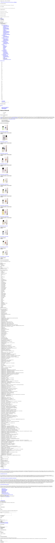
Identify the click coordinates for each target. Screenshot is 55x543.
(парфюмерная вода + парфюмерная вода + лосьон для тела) (8, 415)
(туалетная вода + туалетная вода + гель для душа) (7, 354)
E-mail (1, 512)
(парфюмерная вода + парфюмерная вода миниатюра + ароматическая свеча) (11, 450)
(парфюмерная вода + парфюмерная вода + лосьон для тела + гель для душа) (11, 446)
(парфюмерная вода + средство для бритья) (6, 453)
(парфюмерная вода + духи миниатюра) (6, 454)
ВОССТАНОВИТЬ (3, 527)
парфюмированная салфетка (4, 319)
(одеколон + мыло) (3, 359)
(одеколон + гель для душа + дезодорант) (6, 367)
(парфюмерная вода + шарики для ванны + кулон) (7, 323)
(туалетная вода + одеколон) (4, 400)
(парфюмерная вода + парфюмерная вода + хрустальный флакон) (9, 324)
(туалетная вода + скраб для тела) (5, 349)
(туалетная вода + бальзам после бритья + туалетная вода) (8, 411)
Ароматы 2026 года (5, 38)
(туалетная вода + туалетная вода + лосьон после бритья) (8, 437)
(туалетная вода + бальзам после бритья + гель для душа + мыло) (9, 402)
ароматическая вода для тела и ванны (6, 350)
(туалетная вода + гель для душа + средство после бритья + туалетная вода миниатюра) (12, 384)
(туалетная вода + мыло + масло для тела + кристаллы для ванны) (9, 430)
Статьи (4, 57)
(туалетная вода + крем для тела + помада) (6, 435)
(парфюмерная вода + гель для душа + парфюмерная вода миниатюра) (10, 421)
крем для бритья (3, 316)
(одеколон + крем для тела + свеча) (5, 403)
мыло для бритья (3, 365)
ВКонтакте (4, 47)
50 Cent (2, 278)
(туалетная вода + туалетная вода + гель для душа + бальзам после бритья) (10, 355)
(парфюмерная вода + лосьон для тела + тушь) (7, 322)
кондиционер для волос (4, 320)
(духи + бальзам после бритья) (5, 414)
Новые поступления (5, 27)
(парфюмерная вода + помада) (5, 376)
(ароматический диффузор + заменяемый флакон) (7, 441)
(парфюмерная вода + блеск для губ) (5, 393)
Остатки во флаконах (6, 37)
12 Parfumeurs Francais (4, 273)
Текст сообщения (2, 515)
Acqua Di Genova (3, 285)
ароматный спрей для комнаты (5, 329)
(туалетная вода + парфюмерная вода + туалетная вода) (8, 406)
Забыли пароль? (2, 522)
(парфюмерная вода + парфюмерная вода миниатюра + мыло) (9, 426)
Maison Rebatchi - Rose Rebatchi (4, 174)
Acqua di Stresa (3, 289)
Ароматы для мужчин (6, 26)
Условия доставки (5, 42)
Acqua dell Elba (3, 282)
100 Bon (2, 271)
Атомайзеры (4, 30)
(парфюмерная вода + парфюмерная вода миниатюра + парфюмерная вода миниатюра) (12, 372)
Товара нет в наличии (3, 227)
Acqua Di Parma (3, 286)
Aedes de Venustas (3, 296)
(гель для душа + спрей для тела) (5, 439)
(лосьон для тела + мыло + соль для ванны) (6, 347)
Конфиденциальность (4, 489)
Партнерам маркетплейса (5, 492)
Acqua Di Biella (3, 284)
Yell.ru (4, 48)
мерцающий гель (3, 330)
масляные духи (3, 327)
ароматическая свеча (3, 312)
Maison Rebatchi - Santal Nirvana (4, 205)
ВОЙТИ (1, 521)
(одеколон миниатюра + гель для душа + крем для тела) (8, 399)
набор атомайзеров (3, 423)
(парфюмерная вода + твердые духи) (6, 345)
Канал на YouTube (5, 55)
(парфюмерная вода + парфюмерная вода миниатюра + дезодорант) (9, 427)
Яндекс (4, 45)
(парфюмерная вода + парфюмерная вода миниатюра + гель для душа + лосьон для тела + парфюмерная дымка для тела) (16, 440)
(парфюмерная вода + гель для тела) (5, 408)
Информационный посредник (7, 59)
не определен (2, 19)
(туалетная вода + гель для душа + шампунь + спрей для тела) (9, 436)
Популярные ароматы (6, 28)
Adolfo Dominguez (3, 293)
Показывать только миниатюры (5, 461)
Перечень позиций (9, 154)
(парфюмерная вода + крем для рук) (5, 357)
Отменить (2, 528)
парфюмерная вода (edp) (4, 310)
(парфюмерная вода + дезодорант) (5, 340)
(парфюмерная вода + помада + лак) (5, 387)
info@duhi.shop (7, 496)
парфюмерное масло (3, 328)
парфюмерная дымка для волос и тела (6, 348)
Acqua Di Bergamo (3, 283)
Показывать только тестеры (4, 458)
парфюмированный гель (4, 333)
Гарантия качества (4, 490)
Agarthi (2, 301)
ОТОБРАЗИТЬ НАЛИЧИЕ (3, 154)
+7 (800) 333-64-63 (5, 2)
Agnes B (2, 305)
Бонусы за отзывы (5, 53)
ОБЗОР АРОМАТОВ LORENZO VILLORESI (4, 484)
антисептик (2, 364)
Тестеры (4, 29)
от (0, 267)
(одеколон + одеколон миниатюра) (5, 424)
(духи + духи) (3, 363)
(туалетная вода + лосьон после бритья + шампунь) (7, 444)
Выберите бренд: (2, 60)
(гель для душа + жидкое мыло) (5, 358)
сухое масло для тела (3, 332)
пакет (2, 351)
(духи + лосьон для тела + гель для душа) (6, 442)
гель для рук (2, 336)
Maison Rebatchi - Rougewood (4, 163)
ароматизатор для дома (4, 313)
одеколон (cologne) (3, 311)
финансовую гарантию (15, 117)
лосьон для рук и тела (4, 337)
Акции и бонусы (4, 50)
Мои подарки (5, 51)
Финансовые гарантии (6, 56)
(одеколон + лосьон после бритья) (5, 361)
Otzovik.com (4, 46)
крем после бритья (3, 334)
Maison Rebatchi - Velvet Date (4, 194)
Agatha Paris (2, 302)
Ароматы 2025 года (5, 39)
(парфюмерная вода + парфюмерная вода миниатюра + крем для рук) (10, 373)
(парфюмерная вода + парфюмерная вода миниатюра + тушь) (9, 432)
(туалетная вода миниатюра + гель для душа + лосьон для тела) (9, 388)
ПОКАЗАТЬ (2, 466)
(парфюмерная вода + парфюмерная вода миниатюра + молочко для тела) (10, 382)
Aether (2, 299)
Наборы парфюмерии (6, 32)
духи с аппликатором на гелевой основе (6, 339)
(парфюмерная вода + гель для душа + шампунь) (7, 448)
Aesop (2, 298)
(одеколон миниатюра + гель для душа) (6, 390)
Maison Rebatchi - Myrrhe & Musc (4, 216)
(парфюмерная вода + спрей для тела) (6, 397)
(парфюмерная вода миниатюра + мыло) (6, 449)
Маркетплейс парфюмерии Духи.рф (8, 494)
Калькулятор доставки (6, 43)
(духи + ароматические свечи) (5, 418)
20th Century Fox (3, 274)
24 (1, 275)
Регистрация (2, 18)
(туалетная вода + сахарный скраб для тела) (6, 321)
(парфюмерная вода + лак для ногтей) (6, 420)
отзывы (1, 117)
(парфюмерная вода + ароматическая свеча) (6, 417)
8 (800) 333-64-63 (6, 495)
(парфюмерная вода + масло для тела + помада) (7, 385)
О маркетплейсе (4, 54)
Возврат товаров (4, 491)
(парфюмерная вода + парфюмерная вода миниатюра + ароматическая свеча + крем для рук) (13, 394)
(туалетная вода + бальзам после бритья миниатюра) (8, 412)
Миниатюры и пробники (6, 31)
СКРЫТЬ (2, 133)
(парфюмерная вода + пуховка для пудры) (6, 381)
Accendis (2, 281)
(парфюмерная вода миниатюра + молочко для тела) (7, 342)
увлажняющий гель (3, 343)
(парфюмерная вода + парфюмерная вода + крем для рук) (8, 369)
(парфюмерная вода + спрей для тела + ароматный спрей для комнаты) (10, 438)
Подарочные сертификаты (6, 34)
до (0, 457)
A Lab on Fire (2, 279)
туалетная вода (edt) (3, 309)
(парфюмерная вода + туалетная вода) (6, 360)
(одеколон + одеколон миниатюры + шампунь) (7, 326)
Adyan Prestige (3, 295)
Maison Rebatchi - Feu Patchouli (4, 246)
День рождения (5, 52)
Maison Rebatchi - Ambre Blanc (4, 153)
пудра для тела (3, 335)
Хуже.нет (4, 49)
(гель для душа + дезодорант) (5, 452)
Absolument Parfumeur (4, 280)
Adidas (2, 292)
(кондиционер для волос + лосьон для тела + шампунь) (8, 346)
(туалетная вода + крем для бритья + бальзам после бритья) (8, 409)
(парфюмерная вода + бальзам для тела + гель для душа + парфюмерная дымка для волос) (12, 325)
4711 (1, 277)
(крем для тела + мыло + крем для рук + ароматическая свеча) (9, 429)
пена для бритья (3, 317)
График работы (4, 488)
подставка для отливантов (4, 368)
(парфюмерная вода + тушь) (4, 378)
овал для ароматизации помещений (5, 353)
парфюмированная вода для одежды (5, 314)
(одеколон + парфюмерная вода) (5, 433)
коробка (2, 366)
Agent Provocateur (3, 304)
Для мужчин (3, 101)
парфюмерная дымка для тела (5, 318)
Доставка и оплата (4, 41)
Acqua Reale (2, 290)
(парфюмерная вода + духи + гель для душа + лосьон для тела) (9, 405)
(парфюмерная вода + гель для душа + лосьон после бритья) (8, 356)
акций (21, 118)
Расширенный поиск (3, 23)
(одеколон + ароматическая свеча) (5, 447)
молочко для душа (3, 362)
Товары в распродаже (4, 464)
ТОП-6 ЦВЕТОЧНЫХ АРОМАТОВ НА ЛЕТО (4, 469)
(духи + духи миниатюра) (4, 445)
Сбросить (1, 105)
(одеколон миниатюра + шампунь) (5, 375)
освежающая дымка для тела (4, 331)
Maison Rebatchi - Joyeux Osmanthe (4, 256)
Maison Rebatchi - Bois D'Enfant (4, 131)
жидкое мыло (3, 396)
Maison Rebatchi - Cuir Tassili (3, 141)
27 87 (2, 276)
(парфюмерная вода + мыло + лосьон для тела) (7, 352)
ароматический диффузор (4, 338)
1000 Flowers (2, 272)
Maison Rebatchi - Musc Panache (4, 236)
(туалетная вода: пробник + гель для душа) (6, 341)
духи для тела (3, 344)
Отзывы (3, 44)
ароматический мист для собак (5, 451)
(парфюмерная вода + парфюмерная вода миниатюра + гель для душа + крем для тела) (12, 370)
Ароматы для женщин (6, 25)
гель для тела (3, 315)
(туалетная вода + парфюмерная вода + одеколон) (7, 379)
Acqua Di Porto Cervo (4, 287)
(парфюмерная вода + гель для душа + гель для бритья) (8, 443)
